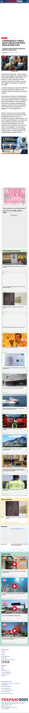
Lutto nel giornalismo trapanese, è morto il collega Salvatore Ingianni (14, 287)
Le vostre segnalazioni (6, 672)
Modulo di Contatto (5, 674)
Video (2, 667)
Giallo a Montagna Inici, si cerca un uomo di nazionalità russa (12, 449)
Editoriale (3, 669)
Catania (4, 38)
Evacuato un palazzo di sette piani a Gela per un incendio (13, 429)
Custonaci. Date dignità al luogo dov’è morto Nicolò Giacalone (14, 267)
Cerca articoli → (14, 215)
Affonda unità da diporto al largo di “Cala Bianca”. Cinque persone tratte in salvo (13, 409)
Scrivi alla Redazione (5, 688)
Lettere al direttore (5, 670)
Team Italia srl (8, 686)
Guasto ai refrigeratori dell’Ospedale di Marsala (13, 388)
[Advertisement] (14, 19)
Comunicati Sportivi (5, 691)
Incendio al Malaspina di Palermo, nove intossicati (14, 327)
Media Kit (3, 654)
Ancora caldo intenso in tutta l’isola (10, 347)
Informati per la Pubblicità (6, 693)
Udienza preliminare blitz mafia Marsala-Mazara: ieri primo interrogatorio (14, 544)
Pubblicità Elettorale (5, 656)
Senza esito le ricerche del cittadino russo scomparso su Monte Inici (14, 368)
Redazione (5, 52)
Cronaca (17, 52)
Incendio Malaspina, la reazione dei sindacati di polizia (13, 307)
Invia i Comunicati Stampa (7, 690)
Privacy (3, 653)
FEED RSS (3, 675)
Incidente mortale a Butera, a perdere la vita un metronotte (13, 490)
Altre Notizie (3, 658)
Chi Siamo (3, 651)
